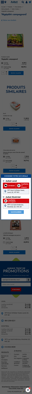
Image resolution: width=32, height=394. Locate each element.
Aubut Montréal (13, 197)
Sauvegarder (16, 212)
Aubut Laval (11, 181)
